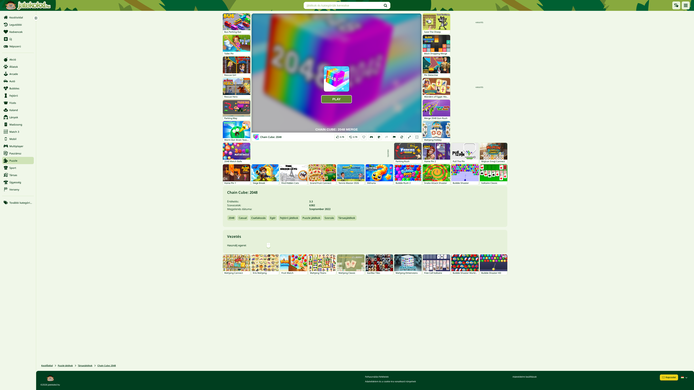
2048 (231, 218)
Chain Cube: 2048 (106, 365)
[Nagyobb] (409, 137)
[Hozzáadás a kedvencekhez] (364, 137)
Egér (273, 218)
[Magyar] (685, 377)
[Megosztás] (387, 137)
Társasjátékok (346, 218)
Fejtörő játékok (289, 218)
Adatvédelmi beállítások (525, 376)
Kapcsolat (671, 377)
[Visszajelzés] (394, 137)
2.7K (353, 136)
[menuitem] (18, 17)
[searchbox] (347, 5)
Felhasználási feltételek (377, 376)
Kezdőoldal (47, 365)
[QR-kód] (379, 137)
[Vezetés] (371, 137)
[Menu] (686, 5)
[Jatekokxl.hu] (28, 5)
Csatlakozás (258, 218)
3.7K (340, 136)
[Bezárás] (36, 18)
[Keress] (385, 5)
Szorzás (329, 218)
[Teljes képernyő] (417, 137)
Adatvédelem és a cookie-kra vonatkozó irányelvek (390, 381)
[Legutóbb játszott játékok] (676, 5)
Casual (243, 218)
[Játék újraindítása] (402, 137)
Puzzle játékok (311, 218)
